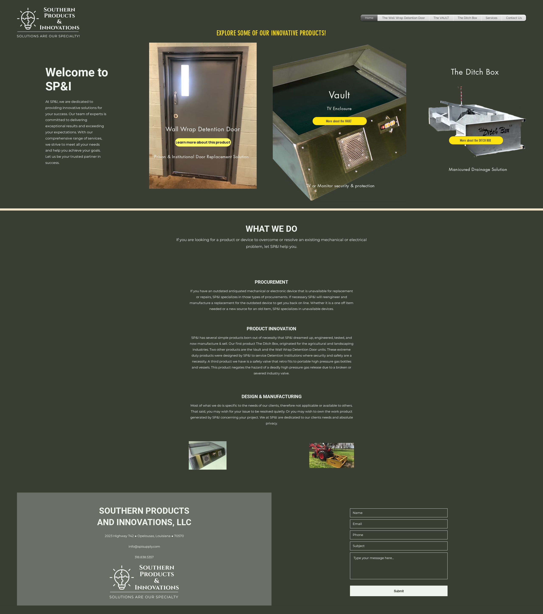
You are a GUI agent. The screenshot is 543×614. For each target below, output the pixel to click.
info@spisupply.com (144, 546)
